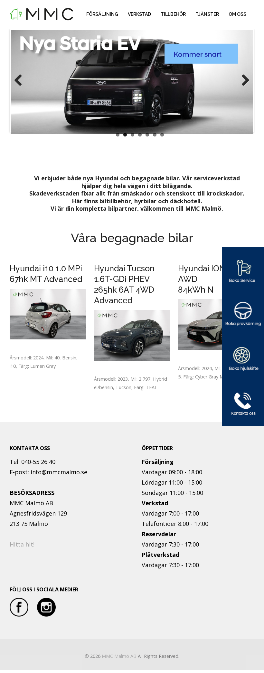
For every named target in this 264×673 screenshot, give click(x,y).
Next (243, 80)
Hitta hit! (22, 544)
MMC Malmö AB (119, 656)
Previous (20, 80)
